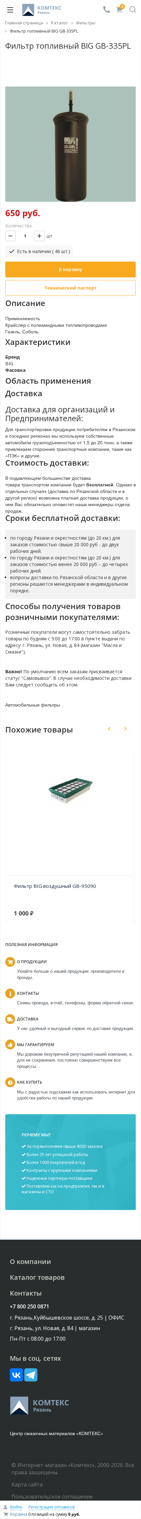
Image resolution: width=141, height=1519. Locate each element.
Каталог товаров (37, 1277)
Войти (16, 1507)
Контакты (26, 1293)
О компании (30, 1261)
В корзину (70, 269)
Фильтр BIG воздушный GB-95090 (55, 886)
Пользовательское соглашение (52, 1496)
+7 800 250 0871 (29, 1306)
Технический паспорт (71, 288)
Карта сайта (27, 1484)
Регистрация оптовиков (51, 1507)
